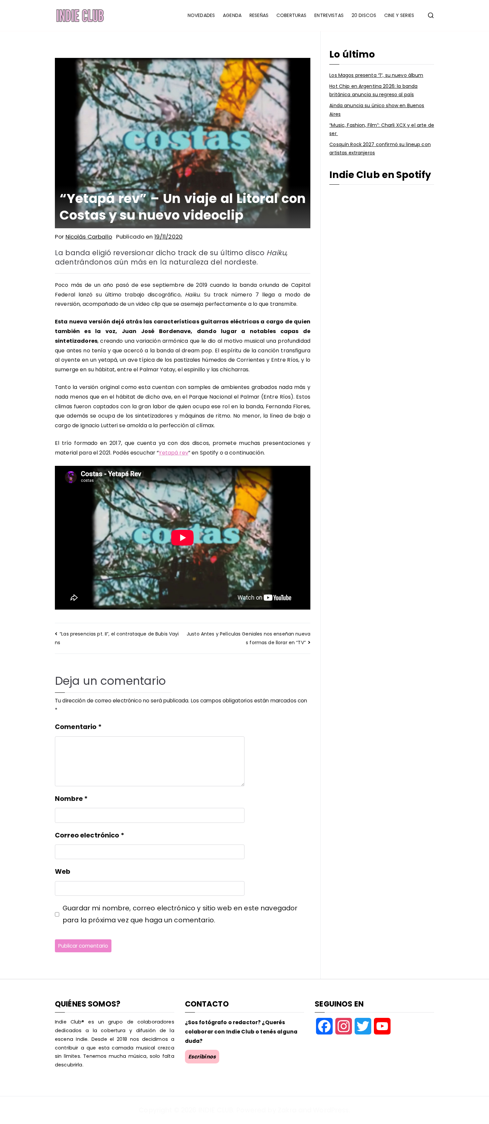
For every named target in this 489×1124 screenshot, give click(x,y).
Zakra (287, 1110)
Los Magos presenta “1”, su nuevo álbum (376, 75)
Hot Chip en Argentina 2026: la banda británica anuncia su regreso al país (373, 90)
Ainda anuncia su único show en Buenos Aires (376, 109)
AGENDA (232, 15)
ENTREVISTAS (329, 15)
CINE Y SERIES (399, 15)
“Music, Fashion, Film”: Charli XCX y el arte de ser (381, 129)
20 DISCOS (364, 15)
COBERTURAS (291, 15)
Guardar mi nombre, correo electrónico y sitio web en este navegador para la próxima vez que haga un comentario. (180, 913)
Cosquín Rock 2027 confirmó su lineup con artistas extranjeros (380, 148)
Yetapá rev (173, 453)
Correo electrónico (89, 835)
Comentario (78, 726)
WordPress (331, 1110)
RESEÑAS (258, 15)
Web (62, 871)
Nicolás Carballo (89, 237)
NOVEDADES (201, 15)
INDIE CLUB (215, 1110)
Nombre (71, 798)
